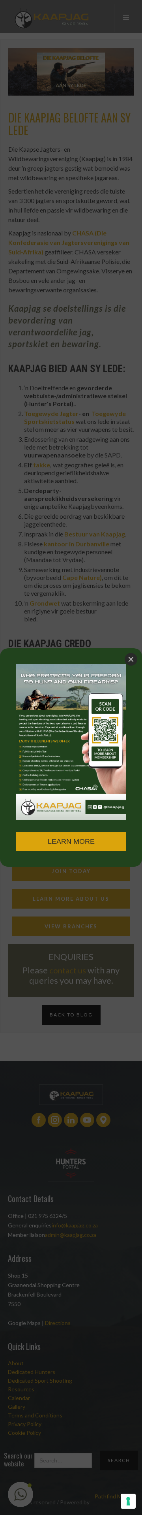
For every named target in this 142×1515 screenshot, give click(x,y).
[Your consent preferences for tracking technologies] (128, 1501)
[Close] (131, 659)
